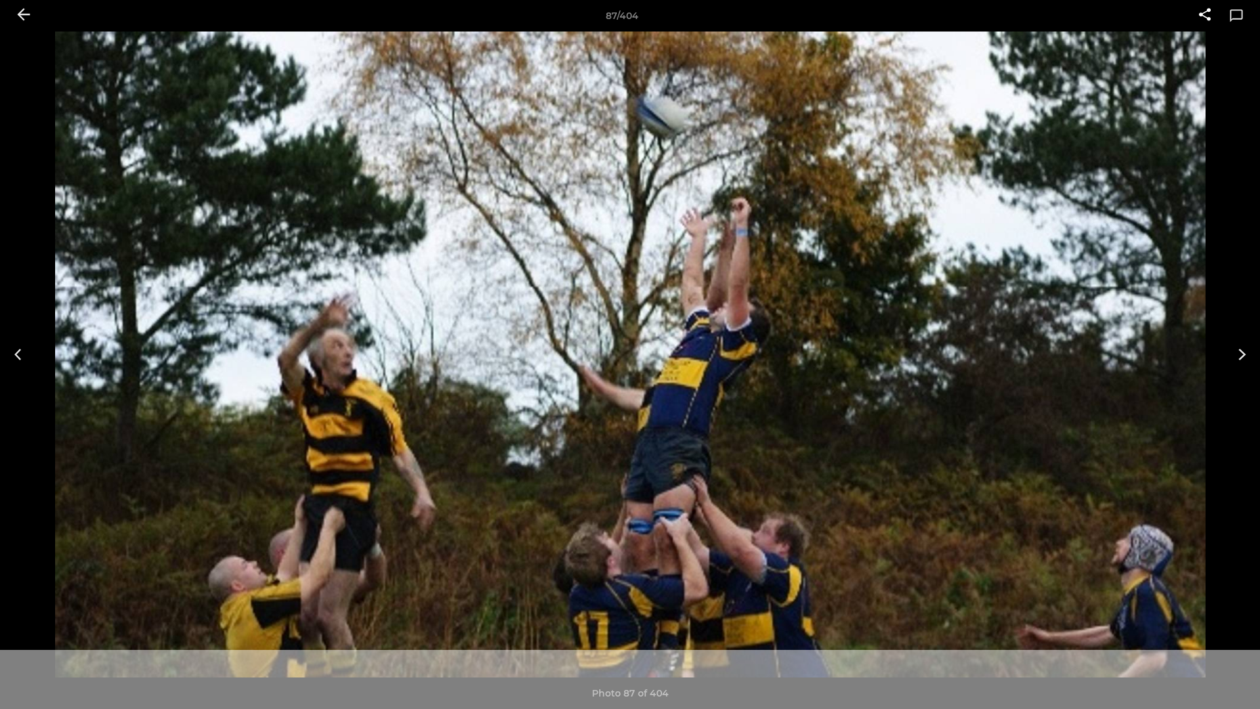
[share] (1205, 16)
